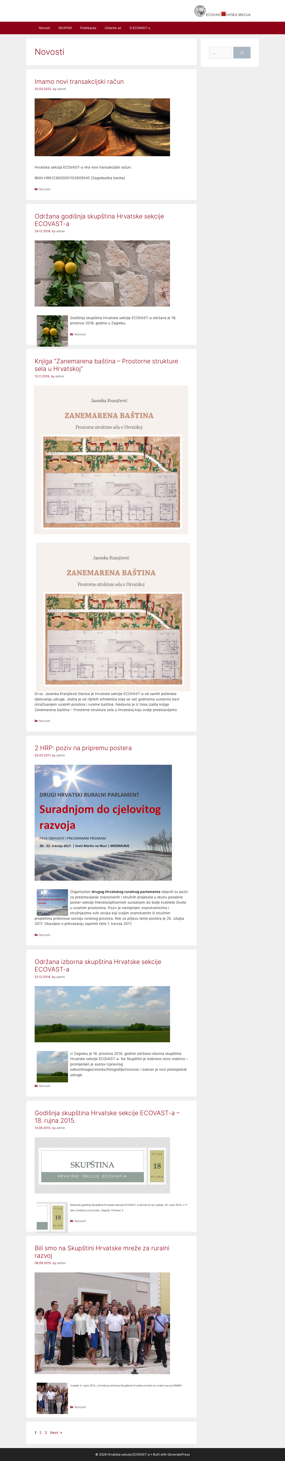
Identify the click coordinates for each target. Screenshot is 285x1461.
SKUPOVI (65, 28)
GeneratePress (179, 1454)
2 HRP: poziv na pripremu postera (83, 748)
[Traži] (241, 52)
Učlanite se (113, 28)
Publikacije (88, 28)
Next (56, 1433)
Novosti (44, 28)
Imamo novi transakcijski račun (79, 81)
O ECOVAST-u (140, 28)
